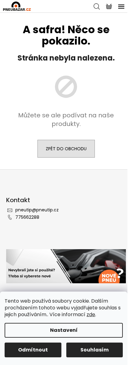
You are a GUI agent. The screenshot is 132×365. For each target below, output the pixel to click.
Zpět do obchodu (66, 149)
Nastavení (64, 330)
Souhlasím (94, 349)
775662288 (27, 217)
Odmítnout (33, 349)
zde (91, 314)
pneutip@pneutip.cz (37, 210)
